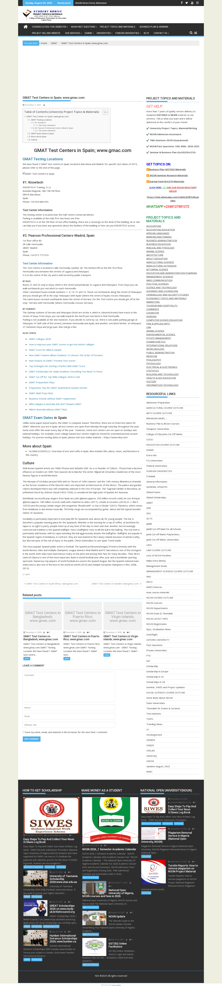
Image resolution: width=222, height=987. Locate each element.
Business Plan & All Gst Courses (162, 423)
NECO (149, 581)
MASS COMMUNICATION (159, 280)
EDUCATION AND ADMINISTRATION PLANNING (171, 272)
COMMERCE (152, 309)
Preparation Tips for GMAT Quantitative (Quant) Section (58, 387)
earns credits (116, 985)
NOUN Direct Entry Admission (91, 3)
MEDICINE (151, 356)
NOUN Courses (154, 602)
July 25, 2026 (57, 872)
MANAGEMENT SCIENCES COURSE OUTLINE (169, 571)
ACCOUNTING (153, 225)
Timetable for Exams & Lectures (163, 708)
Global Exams (153, 492)
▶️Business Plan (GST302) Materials (166, 169)
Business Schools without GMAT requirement (52, 398)
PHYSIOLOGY (153, 363)
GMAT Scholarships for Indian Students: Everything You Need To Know (65, 371)
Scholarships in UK (155, 681)
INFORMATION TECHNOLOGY (162, 385)
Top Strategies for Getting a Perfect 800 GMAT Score (57, 366)
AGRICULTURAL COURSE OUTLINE (164, 407)
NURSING (151, 316)
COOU (149, 439)
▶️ (147, 175)
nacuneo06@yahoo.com (56, 835)
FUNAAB (150, 476)
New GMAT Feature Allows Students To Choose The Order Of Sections (66, 355)
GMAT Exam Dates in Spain (42, 133)
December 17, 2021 (119, 882)
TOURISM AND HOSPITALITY (162, 305)
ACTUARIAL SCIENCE (157, 269)
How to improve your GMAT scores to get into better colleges (61, 344)
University (151, 755)
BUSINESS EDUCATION (158, 244)
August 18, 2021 (118, 912)
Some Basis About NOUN (159, 697)
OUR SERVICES (72, 33)
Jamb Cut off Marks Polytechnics (163, 534)
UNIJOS (150, 745)
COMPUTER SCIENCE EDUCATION (164, 319)
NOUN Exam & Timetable (159, 613)
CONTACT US (160, 33)
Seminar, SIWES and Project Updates (165, 687)
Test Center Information (47, 125)
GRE (148, 507)
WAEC (149, 771)
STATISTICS (152, 370)
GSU (148, 513)
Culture (34, 139)
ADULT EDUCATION (156, 258)
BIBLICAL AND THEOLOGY (160, 247)
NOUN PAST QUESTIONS (83, 26)
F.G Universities (154, 460)
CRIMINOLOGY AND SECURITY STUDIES (167, 294)
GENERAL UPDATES (156, 486)
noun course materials (157, 592)
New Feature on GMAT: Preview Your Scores (52, 360)
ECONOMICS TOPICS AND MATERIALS (166, 298)
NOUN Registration (156, 623)
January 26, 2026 (91, 845)
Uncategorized (154, 734)
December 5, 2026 (33, 632)
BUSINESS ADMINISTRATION (161, 240)
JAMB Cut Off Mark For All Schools (163, 529)
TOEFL (149, 718)
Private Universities (156, 650)
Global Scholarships (156, 497)
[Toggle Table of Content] (103, 112)
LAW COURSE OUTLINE (158, 550)
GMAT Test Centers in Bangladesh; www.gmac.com (43, 617)
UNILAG (150, 750)
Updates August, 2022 (158, 766)
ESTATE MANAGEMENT (158, 338)
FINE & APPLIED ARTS (158, 323)
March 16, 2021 (117, 939)
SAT (148, 660)
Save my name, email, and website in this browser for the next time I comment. (66, 732)
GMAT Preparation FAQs (42, 382)
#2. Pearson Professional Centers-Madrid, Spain (54, 128)
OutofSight (152, 634)
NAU (148, 576)
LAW (148, 327)
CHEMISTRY (152, 312)
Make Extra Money (156, 560)
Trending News (154, 724)
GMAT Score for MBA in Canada (45, 349)
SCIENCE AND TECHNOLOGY (161, 287)
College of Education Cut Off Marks (164, 434)
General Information (156, 481)
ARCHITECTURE (154, 254)
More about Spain (38, 136)
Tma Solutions (153, 713)
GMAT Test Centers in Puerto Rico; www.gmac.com (83, 617)
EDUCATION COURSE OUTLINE (163, 444)
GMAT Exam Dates (38, 418)
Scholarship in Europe (157, 671)
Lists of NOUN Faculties (158, 555)
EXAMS (88, 33)
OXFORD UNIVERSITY (157, 639)
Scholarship (152, 666)
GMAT (27, 574)
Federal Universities (156, 465)
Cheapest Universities (157, 428)
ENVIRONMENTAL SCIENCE (161, 334)
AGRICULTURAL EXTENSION (161, 265)
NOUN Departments (157, 608)
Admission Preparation (158, 402)
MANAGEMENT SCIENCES (159, 276)
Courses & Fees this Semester (49, 26)
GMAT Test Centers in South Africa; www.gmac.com (52, 583)
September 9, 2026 (178, 828)
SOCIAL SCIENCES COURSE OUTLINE (165, 692)
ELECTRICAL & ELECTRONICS (161, 366)
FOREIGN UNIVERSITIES (127, 33)
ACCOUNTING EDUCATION (160, 229)
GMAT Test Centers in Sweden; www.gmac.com (115, 583)
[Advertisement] (111, 68)
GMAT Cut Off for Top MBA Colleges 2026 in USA (54, 376)
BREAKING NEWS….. (156, 418)
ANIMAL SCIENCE (155, 251)
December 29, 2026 (34, 835)
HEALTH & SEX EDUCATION (161, 377)
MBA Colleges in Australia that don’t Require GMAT (55, 404)
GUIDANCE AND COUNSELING (162, 291)
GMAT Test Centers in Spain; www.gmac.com (47, 116)
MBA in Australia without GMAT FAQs (48, 409)
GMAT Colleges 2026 (40, 338)
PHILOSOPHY (153, 359)
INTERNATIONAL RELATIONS (161, 345)
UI (147, 729)
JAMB (149, 523)
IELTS (146, 33)
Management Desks (156, 565)
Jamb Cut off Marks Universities (162, 539)
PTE (148, 655)
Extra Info (151, 455)
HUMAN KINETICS (156, 341)
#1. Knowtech (40, 122)
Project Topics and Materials (117, 26)
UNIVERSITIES (104, 33)
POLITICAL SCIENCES (157, 283)
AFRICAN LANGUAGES (157, 233)
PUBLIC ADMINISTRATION (160, 352)
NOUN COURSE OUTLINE (159, 597)
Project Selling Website (46, 33)
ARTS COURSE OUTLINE (159, 413)
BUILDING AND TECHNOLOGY (162, 374)
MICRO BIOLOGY (155, 348)
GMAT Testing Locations (41, 120)
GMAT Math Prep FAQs (41, 393)
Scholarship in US (155, 676)
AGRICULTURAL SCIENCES (160, 262)
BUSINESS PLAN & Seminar (154, 26)
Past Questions (154, 645)
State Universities (155, 703)
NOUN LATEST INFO (157, 618)
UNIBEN (150, 739)
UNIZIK (150, 761)
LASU (149, 544)
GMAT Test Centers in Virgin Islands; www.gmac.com (123, 617)
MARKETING (153, 301)
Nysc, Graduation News (158, 629)
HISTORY (151, 381)
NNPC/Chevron (154, 587)
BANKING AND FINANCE (159, 236)
